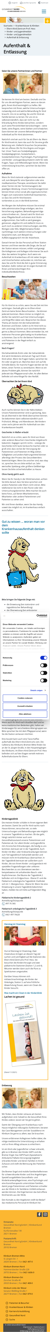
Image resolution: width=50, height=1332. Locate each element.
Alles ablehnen (25, 714)
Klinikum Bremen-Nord (14, 1266)
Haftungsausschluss (36, 1329)
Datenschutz (39, 1327)
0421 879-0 (28, 1294)
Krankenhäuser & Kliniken (21, 1307)
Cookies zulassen (25, 698)
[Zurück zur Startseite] (6, 9)
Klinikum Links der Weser (15, 1288)
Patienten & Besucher (19, 1303)
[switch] (43, 665)
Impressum (27, 1327)
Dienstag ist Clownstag (14, 924)
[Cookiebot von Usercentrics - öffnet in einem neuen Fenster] (36, 615)
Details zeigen (36, 690)
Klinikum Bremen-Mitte (14, 1256)
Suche (12, 1319)
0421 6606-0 (28, 1272)
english (14, 3)
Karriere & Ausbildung (19, 1311)
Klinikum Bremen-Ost (13, 1277)
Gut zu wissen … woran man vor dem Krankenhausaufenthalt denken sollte (23, 526)
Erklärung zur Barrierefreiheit (32, 1331)
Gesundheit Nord (17, 1315)
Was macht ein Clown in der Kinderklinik (23, 992)
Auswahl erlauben (25, 706)
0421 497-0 (28, 1261)
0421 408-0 (28, 1283)
